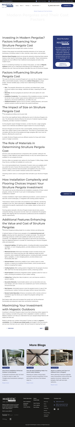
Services (27, 5)
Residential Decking (25, 404)
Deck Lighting (37, 405)
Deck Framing (37, 403)
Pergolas (30, 11)
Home (17, 5)
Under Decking (26, 407)
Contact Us (67, 5)
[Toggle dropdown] (23, 5)
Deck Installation (27, 401)
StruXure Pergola (31, 203)
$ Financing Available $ (7, 1)
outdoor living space (33, 81)
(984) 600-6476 (54, 5)
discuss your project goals (21, 322)
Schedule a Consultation (63, 64)
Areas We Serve (35, 5)
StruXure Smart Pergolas (9, 56)
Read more (5, 383)
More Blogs (37, 345)
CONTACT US (68, 194)
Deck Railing (36, 407)
